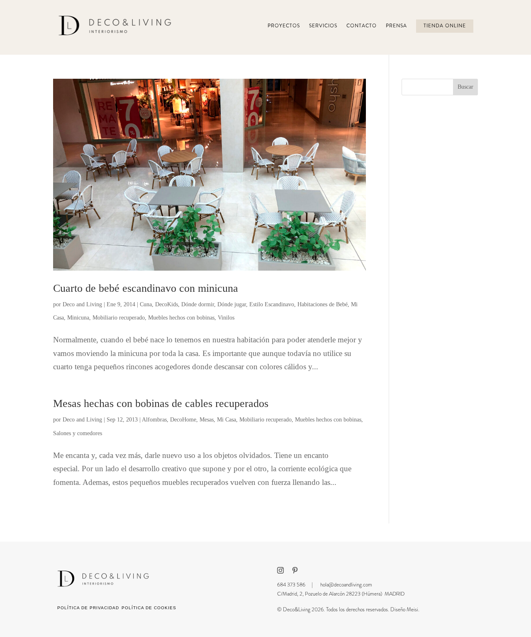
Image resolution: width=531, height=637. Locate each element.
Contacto (361, 25)
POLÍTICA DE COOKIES (149, 608)
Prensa (396, 25)
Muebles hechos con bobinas (181, 318)
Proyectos (284, 25)
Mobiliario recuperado (119, 318)
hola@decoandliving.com (346, 584)
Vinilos (226, 318)
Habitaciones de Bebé (322, 304)
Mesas (207, 420)
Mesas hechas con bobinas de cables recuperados (160, 403)
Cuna (146, 304)
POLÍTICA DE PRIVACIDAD (88, 608)
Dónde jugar (231, 304)
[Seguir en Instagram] (280, 570)
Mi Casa (226, 420)
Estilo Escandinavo (271, 304)
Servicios (323, 25)
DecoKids (166, 304)
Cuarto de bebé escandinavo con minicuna (145, 288)
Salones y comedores (77, 433)
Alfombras (154, 420)
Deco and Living (82, 304)
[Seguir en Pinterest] (295, 570)
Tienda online (445, 25)
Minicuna (78, 318)
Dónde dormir (197, 304)
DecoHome (183, 420)
